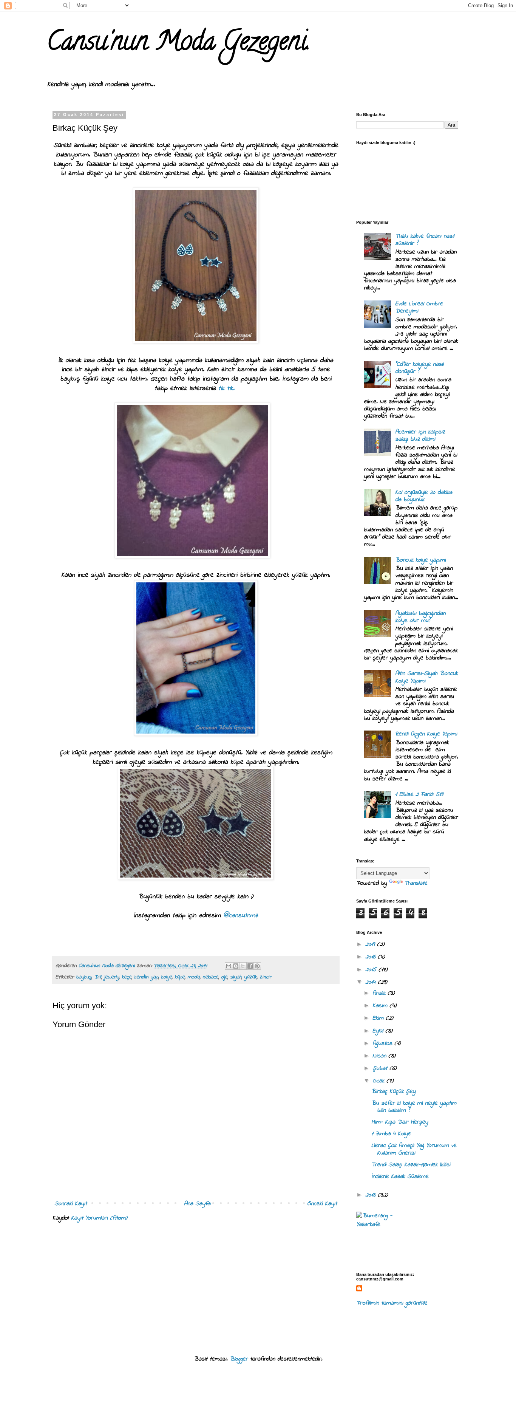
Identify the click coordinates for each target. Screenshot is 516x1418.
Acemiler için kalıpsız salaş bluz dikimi (420, 435)
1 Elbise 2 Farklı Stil (419, 794)
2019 (371, 944)
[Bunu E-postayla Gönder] (228, 966)
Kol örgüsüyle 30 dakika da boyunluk (423, 496)
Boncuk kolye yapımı (420, 560)
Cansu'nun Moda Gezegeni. (178, 43)
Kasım (380, 1005)
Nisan (380, 1055)
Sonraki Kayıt (70, 1203)
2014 (371, 982)
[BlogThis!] (235, 966)
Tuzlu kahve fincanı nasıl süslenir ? (424, 240)
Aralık (380, 993)
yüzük (250, 977)
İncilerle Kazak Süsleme (399, 1176)
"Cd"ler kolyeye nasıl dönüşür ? (419, 368)
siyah (235, 977)
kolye (166, 977)
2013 (371, 1195)
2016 (371, 956)
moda (193, 977)
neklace (210, 977)
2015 (372, 969)
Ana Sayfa (197, 1203)
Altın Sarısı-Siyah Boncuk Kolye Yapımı (426, 677)
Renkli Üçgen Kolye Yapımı (426, 733)
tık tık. (227, 388)
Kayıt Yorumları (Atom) (99, 1218)
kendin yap (146, 977)
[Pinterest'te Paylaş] (257, 966)
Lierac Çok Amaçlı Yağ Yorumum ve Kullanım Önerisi (413, 1149)
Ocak (379, 1080)
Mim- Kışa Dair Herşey (399, 1122)
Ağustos (383, 1043)
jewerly (111, 977)
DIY (97, 977)
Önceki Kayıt (322, 1203)
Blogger (239, 1359)
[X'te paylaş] (243, 966)
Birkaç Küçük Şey (393, 1091)
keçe (126, 977)
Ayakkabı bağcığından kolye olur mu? (420, 617)
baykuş (83, 977)
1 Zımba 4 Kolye (391, 1133)
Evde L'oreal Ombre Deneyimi (419, 307)
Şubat (380, 1068)
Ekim (379, 1018)
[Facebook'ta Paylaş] (250, 966)
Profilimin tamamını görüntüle (391, 1303)
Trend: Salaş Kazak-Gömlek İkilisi (410, 1164)
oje (224, 977)
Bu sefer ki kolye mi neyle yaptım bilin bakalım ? (413, 1107)
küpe (180, 977)
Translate (415, 883)
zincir (265, 977)
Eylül (378, 1031)
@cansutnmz (240, 916)
